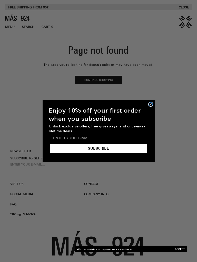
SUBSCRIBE (98, 148)
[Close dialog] (151, 104)
